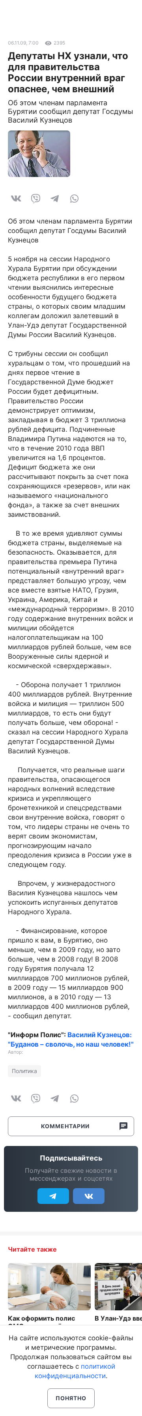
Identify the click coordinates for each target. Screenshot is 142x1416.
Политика (24, 1071)
